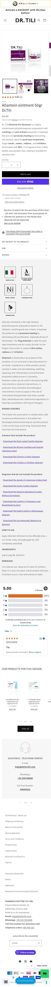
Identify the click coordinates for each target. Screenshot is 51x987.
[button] (5, 20)
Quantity (5, 160)
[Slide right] (31, 721)
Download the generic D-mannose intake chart (25, 480)
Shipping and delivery (14, 821)
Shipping (14, 120)
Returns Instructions (14, 827)
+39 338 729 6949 (24, 920)
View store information (14, 202)
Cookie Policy (11, 851)
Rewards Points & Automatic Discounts (21, 891)
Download (8, 511)
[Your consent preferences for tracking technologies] (46, 982)
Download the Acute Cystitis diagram (20, 486)
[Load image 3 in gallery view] (41, 86)
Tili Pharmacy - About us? (16, 815)
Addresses (9, 885)
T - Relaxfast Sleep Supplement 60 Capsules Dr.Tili (34, 701)
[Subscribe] (38, 943)
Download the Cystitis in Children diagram (23, 462)
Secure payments (12, 833)
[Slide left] (20, 721)
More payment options (26, 188)
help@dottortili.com (21, 916)
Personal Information (14, 873)
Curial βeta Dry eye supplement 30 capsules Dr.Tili (12, 701)
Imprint (8, 862)
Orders (8, 879)
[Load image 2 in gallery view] (25, 86)
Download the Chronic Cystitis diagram (21, 456)
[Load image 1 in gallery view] (10, 86)
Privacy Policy (11, 845)
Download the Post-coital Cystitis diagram (23, 441)
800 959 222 (28, 927)
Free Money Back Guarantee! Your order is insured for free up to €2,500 (24, 232)
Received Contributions (15, 856)
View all (25, 728)
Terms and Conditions (14, 839)
